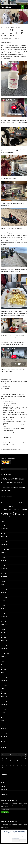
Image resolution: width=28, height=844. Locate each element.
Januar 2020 (3, 643)
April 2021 (3, 605)
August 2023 (4, 552)
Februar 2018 (4, 696)
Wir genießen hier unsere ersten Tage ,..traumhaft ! (13, 487)
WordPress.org (4, 794)
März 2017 (3, 723)
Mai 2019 (3, 664)
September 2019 (5, 653)
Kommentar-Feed (5, 791)
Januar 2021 (3, 613)
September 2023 (5, 549)
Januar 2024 (3, 539)
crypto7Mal (3, 509)
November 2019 (4, 648)
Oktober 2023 (4, 547)
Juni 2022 (3, 581)
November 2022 (4, 571)
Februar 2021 (4, 611)
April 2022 (3, 584)
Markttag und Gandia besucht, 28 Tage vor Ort (12, 482)
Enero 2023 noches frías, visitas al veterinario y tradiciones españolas (14, 381)
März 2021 (3, 608)
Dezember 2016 (4, 731)
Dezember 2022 (4, 568)
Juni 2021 (3, 603)
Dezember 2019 (4, 645)
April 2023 (3, 557)
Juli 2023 (3, 555)
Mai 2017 (3, 717)
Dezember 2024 (4, 528)
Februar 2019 (4, 672)
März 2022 (3, 587)
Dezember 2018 (4, 677)
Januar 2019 (3, 675)
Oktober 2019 (4, 651)
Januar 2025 (3, 525)
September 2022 (5, 576)
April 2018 (3, 691)
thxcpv (10, 38)
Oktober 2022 (4, 573)
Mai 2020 (3, 632)
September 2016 (5, 739)
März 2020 (3, 637)
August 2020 (4, 624)
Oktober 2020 (4, 621)
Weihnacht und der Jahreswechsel (9, 485)
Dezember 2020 (4, 616)
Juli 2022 (3, 579)
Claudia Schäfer (7, 437)
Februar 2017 (4, 725)
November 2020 (4, 619)
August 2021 (4, 597)
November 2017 (4, 704)
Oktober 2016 (4, 736)
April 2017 (3, 720)
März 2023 (3, 560)
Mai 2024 (3, 531)
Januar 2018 (3, 699)
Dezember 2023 (4, 541)
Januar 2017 (3, 728)
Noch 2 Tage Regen (5, 387)
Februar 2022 (4, 589)
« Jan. (2, 769)
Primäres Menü (26, 7)
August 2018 (4, 685)
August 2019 (4, 656)
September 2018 (5, 683)
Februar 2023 (4, 563)
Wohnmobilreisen (6, 7)
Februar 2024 (4, 536)
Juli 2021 (3, 600)
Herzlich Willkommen (12, 500)
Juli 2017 (3, 712)
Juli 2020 (3, 627)
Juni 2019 (3, 661)
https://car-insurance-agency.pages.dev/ (10, 502)
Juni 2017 (3, 715)
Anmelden (3, 786)
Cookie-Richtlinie (15, 838)
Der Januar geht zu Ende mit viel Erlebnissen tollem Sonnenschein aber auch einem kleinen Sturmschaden (14, 479)
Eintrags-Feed (4, 789)
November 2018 (4, 680)
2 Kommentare (16, 38)
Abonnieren (5, 812)
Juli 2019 (3, 659)
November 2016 (4, 733)
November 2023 (4, 544)
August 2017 (4, 709)
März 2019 (3, 669)
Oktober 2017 (4, 707)
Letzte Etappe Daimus (6, 490)
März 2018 (3, 693)
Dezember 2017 (4, 701)
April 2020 (3, 635)
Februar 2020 (4, 640)
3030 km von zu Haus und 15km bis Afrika (17, 509)
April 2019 (3, 667)
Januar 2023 (3, 565)
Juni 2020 (3, 629)
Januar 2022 (3, 592)
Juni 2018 (3, 688)
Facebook (4, 774)
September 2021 (5, 595)
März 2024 (3, 533)
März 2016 (3, 741)
